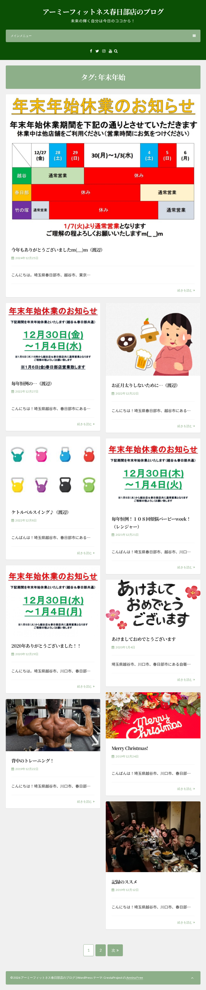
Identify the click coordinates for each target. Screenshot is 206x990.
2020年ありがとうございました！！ (46, 645)
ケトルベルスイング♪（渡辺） (41, 512)
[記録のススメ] (153, 836)
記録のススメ (124, 881)
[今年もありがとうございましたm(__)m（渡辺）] (103, 167)
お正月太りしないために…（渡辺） (146, 385)
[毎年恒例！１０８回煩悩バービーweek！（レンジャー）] (153, 473)
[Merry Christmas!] (153, 715)
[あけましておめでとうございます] (153, 604)
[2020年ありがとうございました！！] (53, 600)
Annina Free (134, 977)
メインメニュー (21, 36)
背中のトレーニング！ (32, 760)
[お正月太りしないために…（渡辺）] (153, 339)
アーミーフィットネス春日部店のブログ (103, 12)
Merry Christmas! (130, 748)
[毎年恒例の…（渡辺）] (53, 338)
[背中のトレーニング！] (53, 725)
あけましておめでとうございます (144, 639)
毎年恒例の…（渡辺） (32, 383)
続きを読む (184, 290)
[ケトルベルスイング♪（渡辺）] (53, 469)
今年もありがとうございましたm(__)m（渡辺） (58, 249)
